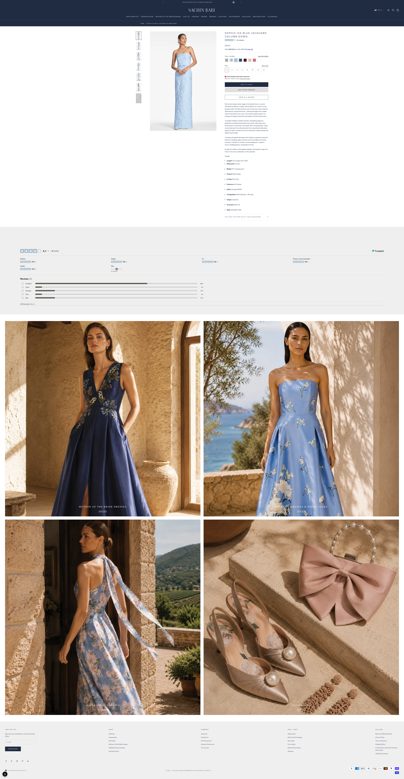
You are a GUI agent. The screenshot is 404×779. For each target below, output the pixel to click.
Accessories (113, 737)
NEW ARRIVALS (132, 16)
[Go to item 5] (139, 77)
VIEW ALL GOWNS (246, 97)
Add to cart (247, 84)
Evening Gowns (114, 751)
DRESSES (212, 16)
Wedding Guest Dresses (117, 748)
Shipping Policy (380, 744)
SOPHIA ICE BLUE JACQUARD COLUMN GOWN (162, 23)
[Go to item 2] (139, 46)
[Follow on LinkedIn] (28, 761)
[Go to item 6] (139, 87)
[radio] (227, 70)
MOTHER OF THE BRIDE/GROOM (168, 16)
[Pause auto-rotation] (233, 2)
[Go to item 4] (139, 66)
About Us (204, 734)
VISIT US (186, 16)
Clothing (111, 734)
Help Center (292, 734)
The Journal (205, 748)
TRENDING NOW (147, 16)
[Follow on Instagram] (17, 761)
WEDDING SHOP (259, 16)
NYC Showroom (206, 741)
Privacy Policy (379, 737)
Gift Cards (112, 741)
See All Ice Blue (263, 56)
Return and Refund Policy (383, 734)
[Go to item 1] (139, 35)
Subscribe (13, 749)
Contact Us (204, 737)
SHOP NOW (103, 511)
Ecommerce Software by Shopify (197, 770)
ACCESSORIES (234, 16)
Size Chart (291, 741)
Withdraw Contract (381, 754)
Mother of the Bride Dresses (118, 744)
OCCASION (246, 16)
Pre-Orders (291, 744)
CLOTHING (223, 16)
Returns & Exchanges (295, 737)
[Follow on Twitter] (12, 761)
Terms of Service (381, 741)
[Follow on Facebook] (6, 761)
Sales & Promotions (294, 748)
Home (142, 23)
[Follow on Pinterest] (22, 761)
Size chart (265, 66)
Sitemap (290, 751)
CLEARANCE (273, 16)
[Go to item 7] (139, 98)
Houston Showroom (207, 744)
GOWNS (204, 16)
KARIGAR (195, 16)
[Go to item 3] (139, 56)
